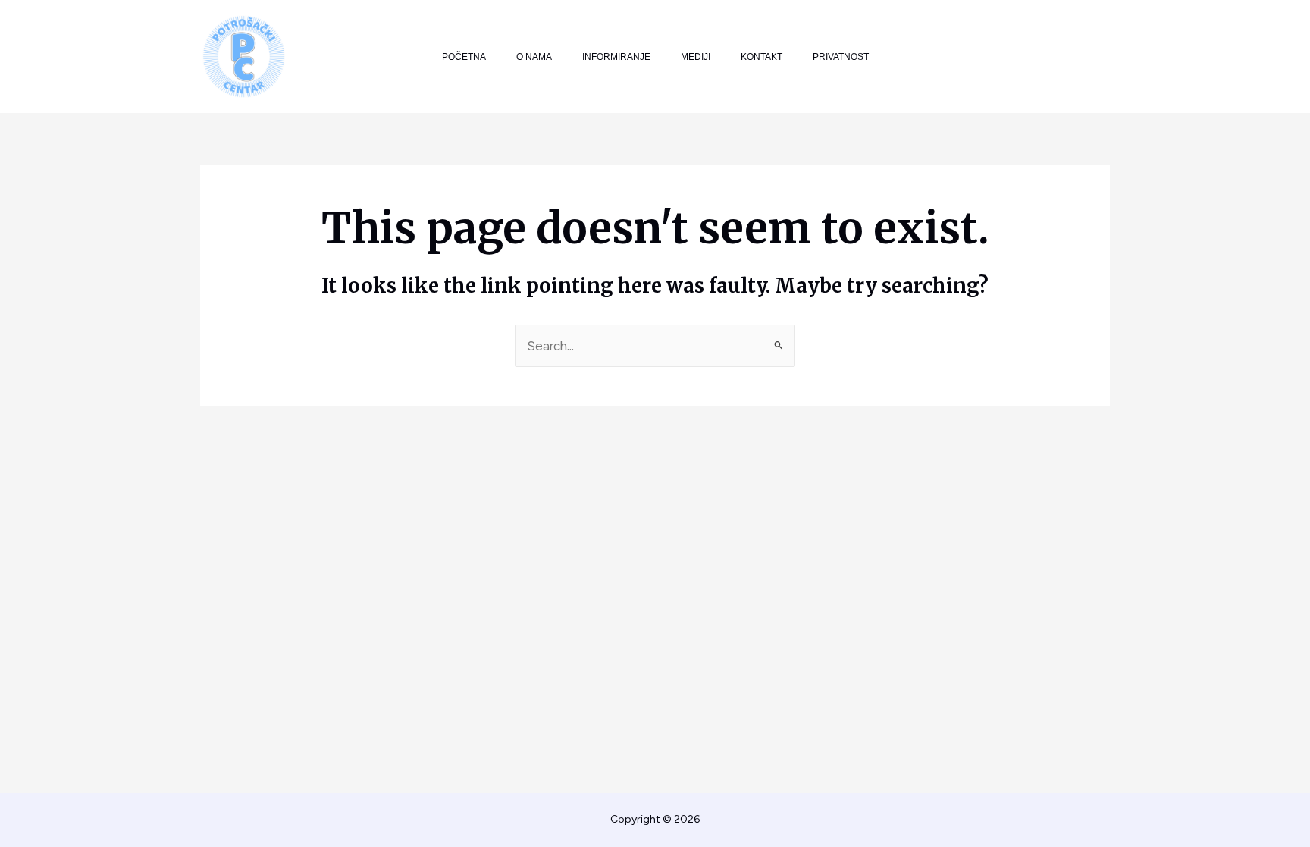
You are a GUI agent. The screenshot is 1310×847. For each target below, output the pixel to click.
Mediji (695, 56)
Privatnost (841, 56)
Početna (464, 56)
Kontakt (761, 56)
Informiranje (616, 56)
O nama (534, 56)
